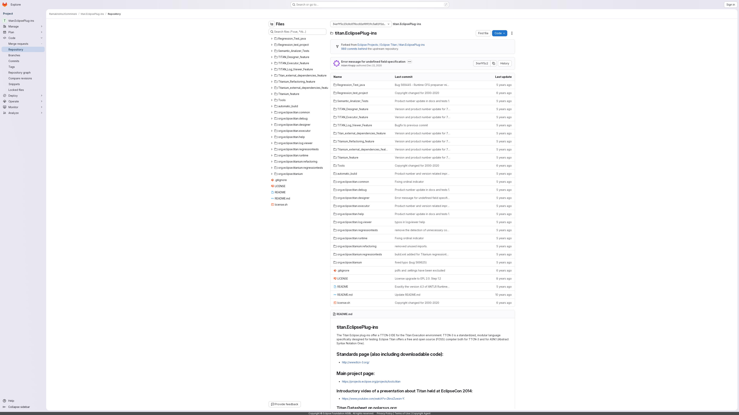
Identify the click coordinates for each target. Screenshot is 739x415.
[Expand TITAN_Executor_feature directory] (271, 63)
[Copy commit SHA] (494, 63)
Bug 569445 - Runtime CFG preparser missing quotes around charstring (422, 84)
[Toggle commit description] (409, 61)
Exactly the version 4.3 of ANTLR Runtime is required (422, 286)
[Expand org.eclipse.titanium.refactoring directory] (271, 161)
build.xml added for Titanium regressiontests (422, 254)
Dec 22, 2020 (374, 65)
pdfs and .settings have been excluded (420, 270)
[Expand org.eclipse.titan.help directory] (271, 137)
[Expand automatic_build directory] (271, 106)
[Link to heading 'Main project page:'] (377, 373)
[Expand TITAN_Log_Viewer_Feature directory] (271, 69)
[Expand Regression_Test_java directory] (271, 38)
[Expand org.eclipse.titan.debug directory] (271, 118)
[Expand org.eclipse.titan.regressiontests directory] (271, 149)
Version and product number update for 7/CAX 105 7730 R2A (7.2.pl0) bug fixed (422, 109)
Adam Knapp (348, 65)
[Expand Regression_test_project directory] (271, 44)
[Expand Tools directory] (271, 100)
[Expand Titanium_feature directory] (271, 94)
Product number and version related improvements (422, 173)
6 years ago (504, 93)
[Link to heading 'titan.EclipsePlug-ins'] (380, 327)
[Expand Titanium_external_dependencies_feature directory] (271, 87)
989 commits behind (354, 48)
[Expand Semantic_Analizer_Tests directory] (271, 51)
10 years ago (503, 294)
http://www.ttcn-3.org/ (355, 362)
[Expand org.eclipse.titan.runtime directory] (271, 155)
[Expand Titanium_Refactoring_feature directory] (271, 81)
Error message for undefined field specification (373, 61)
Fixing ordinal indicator (409, 181)
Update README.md (407, 294)
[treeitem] (297, 39)
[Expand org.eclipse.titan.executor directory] (271, 131)
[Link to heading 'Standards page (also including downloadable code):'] (445, 354)
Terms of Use (402, 413)
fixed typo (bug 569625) (411, 262)
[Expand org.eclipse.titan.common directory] (271, 112)
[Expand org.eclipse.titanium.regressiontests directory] (271, 167)
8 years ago (504, 278)
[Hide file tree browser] (272, 24)
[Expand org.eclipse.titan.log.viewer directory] (271, 143)
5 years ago (504, 84)
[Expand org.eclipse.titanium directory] (271, 174)
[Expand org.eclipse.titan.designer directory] (271, 124)
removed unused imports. (411, 246)
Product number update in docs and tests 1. (422, 101)
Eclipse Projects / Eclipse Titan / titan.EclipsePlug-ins (391, 44)
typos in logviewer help (410, 222)
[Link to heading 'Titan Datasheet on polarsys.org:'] (399, 407)
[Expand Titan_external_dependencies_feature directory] (271, 75)
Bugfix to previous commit (411, 125)
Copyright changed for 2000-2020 (417, 93)
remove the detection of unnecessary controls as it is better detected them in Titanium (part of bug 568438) (422, 230)
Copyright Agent (421, 413)
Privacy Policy (385, 413)
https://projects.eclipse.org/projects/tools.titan (371, 381)
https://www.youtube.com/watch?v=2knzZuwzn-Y (373, 398)
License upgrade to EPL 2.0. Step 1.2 (418, 278)
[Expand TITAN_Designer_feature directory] (271, 57)
